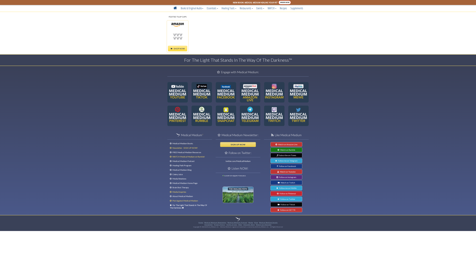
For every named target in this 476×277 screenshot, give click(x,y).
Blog (256, 222)
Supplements (296, 8)
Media (250, 222)
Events (259, 8)
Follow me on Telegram (288, 161)
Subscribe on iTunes (287, 155)
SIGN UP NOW (238, 144)
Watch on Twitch (287, 182)
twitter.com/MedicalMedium (238, 161)
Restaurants (246, 8)
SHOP (179, 48)
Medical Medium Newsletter (215, 222)
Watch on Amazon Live (287, 144)
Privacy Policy (219, 225)
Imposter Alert (249, 225)
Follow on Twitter (287, 199)
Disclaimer (209, 225)
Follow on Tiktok (287, 204)
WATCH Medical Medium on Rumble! (188, 156)
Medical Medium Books (182, 143)
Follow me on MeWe (288, 188)
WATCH (271, 8)
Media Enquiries (179, 192)
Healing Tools (228, 8)
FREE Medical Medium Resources (186, 152)
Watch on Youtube (288, 172)
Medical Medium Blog (182, 170)
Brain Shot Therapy (180, 187)
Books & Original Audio (191, 8)
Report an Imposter (264, 225)
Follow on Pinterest (287, 193)
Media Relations (179, 178)
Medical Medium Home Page (184, 183)
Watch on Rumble (287, 150)
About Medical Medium (182, 196)
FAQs (240, 225)
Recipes (283, 8)
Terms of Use (231, 225)
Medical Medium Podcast (183, 161)
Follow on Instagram (287, 177)
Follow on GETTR (287, 210)
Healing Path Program (181, 165)
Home (200, 222)
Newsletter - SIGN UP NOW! (185, 148)
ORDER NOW (284, 2)
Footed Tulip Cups (178, 17)
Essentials (212, 8)
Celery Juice (177, 174)
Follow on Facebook (287, 166)
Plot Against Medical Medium (185, 200)
